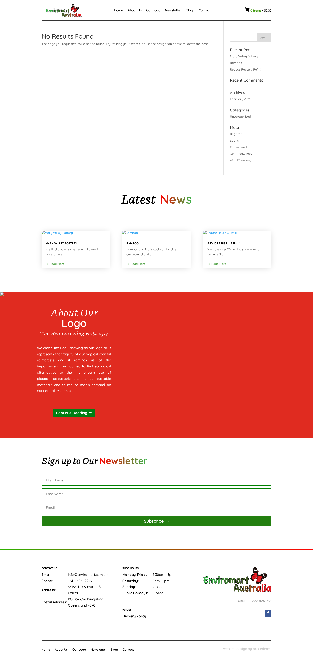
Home (118, 10)
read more (57, 263)
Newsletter (173, 10)
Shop (190, 10)
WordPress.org (240, 160)
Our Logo (153, 10)
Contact (205, 10)
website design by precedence (247, 649)
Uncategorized (240, 116)
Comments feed (241, 154)
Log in (234, 141)
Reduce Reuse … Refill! (245, 69)
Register (236, 134)
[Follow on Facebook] (268, 613)
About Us (135, 10)
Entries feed (238, 147)
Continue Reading (71, 413)
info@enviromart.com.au (88, 574)
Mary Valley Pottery (244, 56)
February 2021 (240, 99)
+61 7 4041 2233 (80, 581)
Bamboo (236, 63)
